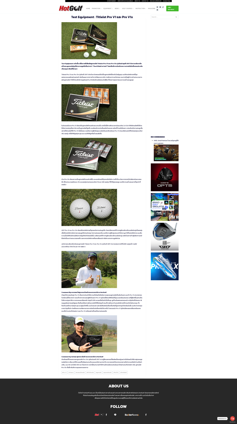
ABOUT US (137, 1)
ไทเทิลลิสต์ (123, 372)
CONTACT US (145, 1)
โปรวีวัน (116, 372)
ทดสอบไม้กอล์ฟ (80, 372)
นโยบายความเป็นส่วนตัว (155, 1)
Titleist (71, 372)
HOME (88, 8)
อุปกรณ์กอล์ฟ (107, 372)
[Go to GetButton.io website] (233, 422)
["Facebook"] (157, 7)
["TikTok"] (163, 7)
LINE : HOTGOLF (171, 8)
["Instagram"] (160, 7)
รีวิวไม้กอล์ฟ (90, 372)
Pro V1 (64, 372)
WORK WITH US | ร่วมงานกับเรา (125, 1)
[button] (101, 8)
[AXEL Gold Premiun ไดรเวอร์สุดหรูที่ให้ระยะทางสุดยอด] (166, 153)
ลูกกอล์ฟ (98, 372)
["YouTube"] (157, 10)
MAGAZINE (151, 8)
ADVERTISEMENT (111, 1)
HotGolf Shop (166, 1)
